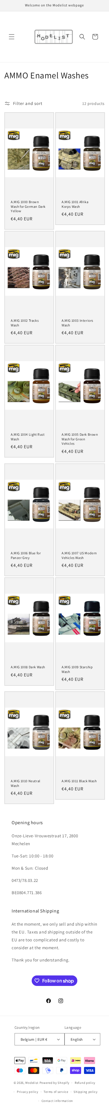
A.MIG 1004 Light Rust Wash (28, 436)
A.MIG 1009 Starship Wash (77, 669)
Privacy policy (27, 1092)
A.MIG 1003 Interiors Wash (77, 322)
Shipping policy (86, 1092)
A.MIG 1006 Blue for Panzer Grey (26, 555)
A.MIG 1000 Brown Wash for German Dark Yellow (28, 206)
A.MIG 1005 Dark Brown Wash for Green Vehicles (80, 439)
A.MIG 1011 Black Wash (79, 781)
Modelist (32, 1083)
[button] (11, 36)
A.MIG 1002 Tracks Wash (25, 322)
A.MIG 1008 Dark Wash (28, 667)
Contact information (57, 1101)
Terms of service (56, 1092)
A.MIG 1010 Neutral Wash (25, 783)
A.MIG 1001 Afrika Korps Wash (75, 204)
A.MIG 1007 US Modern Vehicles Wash (79, 555)
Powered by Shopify (54, 1083)
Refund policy (85, 1083)
